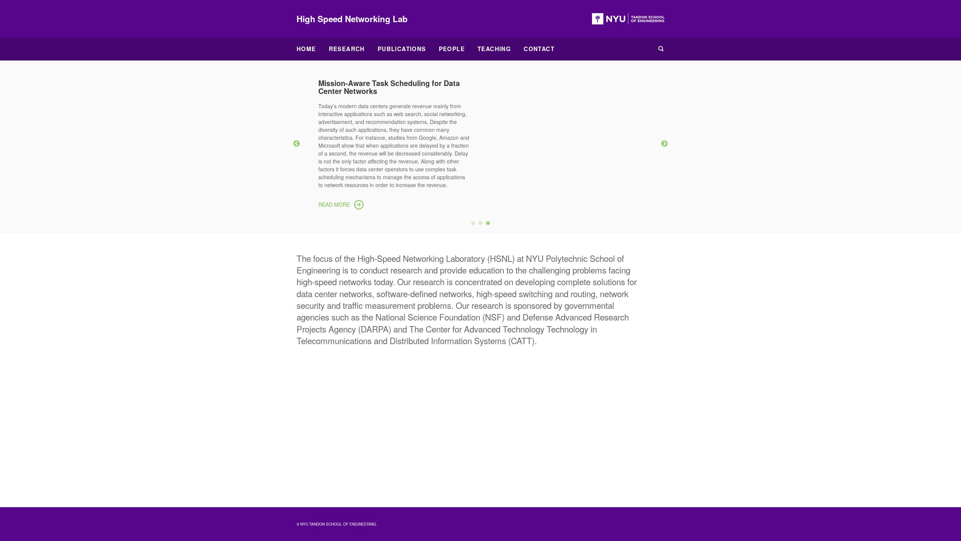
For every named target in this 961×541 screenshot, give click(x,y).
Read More (334, 204)
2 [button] (482, 225)
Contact (539, 49)
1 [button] (475, 225)
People (452, 49)
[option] (480, 143)
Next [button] (664, 144)
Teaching (494, 49)
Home (306, 49)
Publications (402, 49)
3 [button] (490, 225)
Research (347, 49)
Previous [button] (296, 144)
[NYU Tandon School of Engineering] (628, 18)
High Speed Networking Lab (352, 19)
